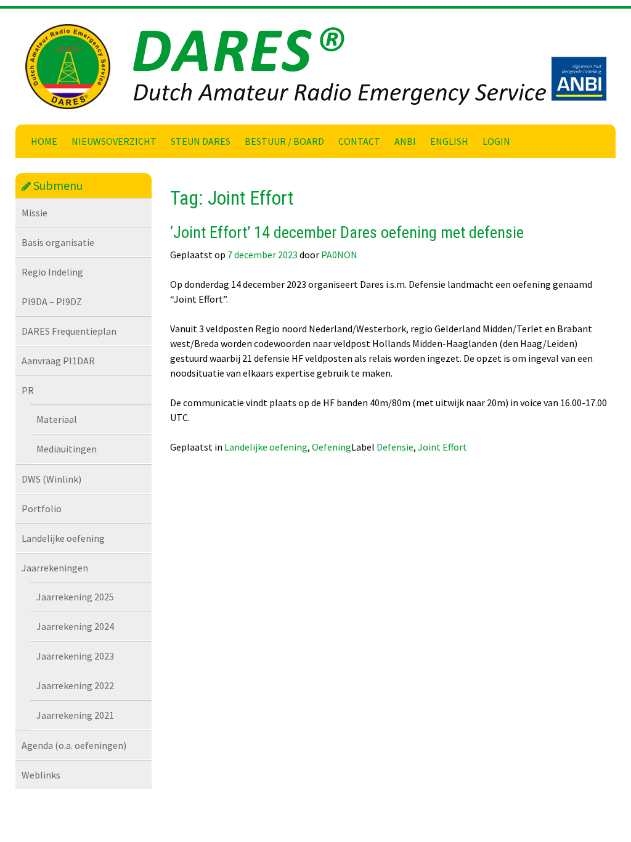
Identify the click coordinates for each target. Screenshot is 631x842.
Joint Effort (442, 447)
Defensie (395, 447)
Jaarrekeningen (55, 568)
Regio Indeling (52, 272)
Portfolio (42, 508)
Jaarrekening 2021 (75, 715)
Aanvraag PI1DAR (58, 360)
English (449, 141)
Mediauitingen (66, 449)
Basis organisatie (58, 242)
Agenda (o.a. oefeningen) (74, 745)
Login (496, 141)
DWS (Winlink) (51, 479)
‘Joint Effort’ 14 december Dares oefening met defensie (347, 232)
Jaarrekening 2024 (75, 626)
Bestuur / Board (284, 141)
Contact (359, 141)
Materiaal (56, 419)
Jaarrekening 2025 (75, 597)
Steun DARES (200, 141)
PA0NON (339, 254)
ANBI (405, 141)
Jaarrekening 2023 (75, 656)
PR (28, 390)
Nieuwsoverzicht (114, 141)
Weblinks (41, 775)
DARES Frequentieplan (69, 331)
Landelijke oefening (63, 538)
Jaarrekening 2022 (75, 685)
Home (44, 141)
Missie (34, 212)
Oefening (331, 447)
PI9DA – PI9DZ (52, 301)
